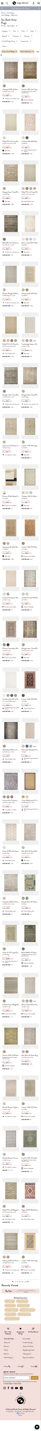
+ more (34, 340)
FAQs (6, 1350)
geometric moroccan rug (27, 1310)
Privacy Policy (8, 1383)
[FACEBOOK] (8, 1388)
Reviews (6, 1346)
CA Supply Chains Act (28, 1411)
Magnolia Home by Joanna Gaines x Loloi (29, 92)
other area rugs (10, 1301)
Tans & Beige (5, 15)
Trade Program (8, 1357)
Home (3, 13)
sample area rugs (10, 1305)
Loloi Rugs (6, 194)
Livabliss (25, 448)
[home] (20, 4)
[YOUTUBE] (16, 1388)
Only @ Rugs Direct (8, 41)
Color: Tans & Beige (8, 51)
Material (4, 36)
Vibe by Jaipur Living (9, 802)
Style (32, 31)
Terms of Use (18, 1383)
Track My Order (9, 1339)
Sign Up (34, 1378)
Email (32, 1366)
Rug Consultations (28, 1357)
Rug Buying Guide (28, 1350)
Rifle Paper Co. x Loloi (9, 295)
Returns (6, 1354)
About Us (7, 1342)
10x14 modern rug (22, 1301)
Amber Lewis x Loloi (9, 91)
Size (14, 31)
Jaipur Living (26, 346)
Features (27, 36)
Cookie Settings (28, 1342)
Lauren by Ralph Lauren (10, 701)
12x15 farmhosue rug (24, 1314)
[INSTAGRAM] (4, 1388)
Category (5, 31)
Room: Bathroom (25, 51)
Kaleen (24, 904)
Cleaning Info (27, 1354)
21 (25, 1282)
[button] (38, 3)
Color (23, 31)
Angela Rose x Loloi (9, 1263)
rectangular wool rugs (11, 1310)
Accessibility (26, 1339)
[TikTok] (21, 1388)
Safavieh (25, 143)
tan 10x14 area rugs (23, 1305)
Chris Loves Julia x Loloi (10, 143)
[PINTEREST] (12, 1388)
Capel (24, 752)
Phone (6, 1366)
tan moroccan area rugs (12, 1319)
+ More (4, 46)
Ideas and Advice (28, 1346)
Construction (24, 41)
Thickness (16, 36)
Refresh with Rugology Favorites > (20, 8)
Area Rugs (10, 13)
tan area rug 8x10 (10, 1314)
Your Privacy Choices (21, 1414)
